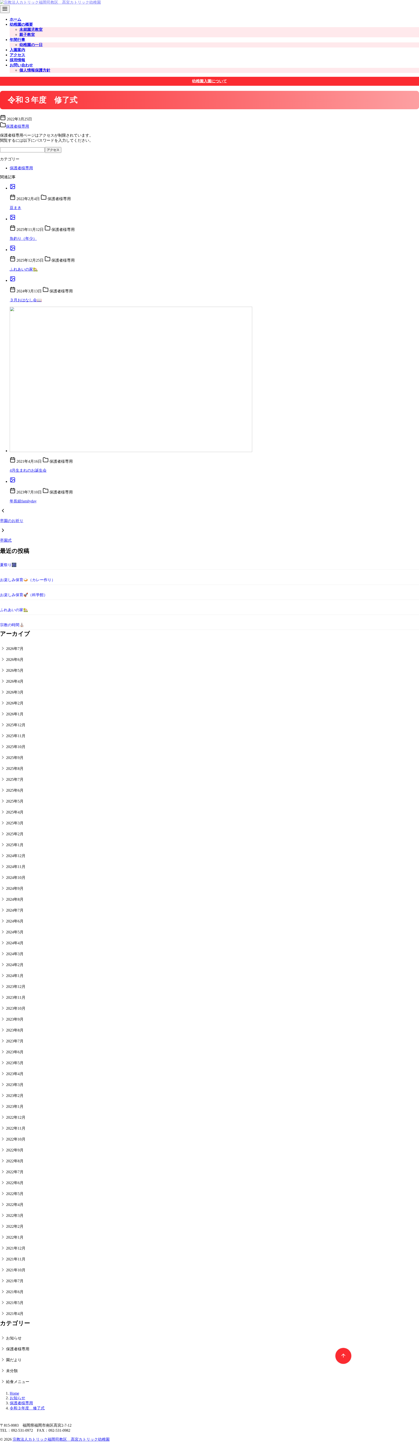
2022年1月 (15, 1237)
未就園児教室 (31, 29)
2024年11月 (15, 867)
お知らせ (14, 1338)
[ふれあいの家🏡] (214, 248)
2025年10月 (15, 747)
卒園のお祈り (11, 521)
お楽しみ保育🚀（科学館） (24, 595)
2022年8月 (15, 1161)
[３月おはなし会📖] (214, 279)
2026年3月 (15, 692)
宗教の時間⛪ (12, 625)
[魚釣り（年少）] (214, 217)
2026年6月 (15, 659)
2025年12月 (15, 725)
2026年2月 (15, 703)
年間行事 (17, 40)
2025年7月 (15, 779)
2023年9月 (15, 1019)
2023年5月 (15, 1063)
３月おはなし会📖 (26, 300)
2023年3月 (15, 1085)
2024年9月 (15, 888)
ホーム (15, 19)
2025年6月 (15, 790)
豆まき (15, 208)
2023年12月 (15, 987)
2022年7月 (15, 1172)
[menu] (5, 9)
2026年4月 (15, 681)
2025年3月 (15, 823)
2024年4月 (15, 943)
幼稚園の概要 (21, 24)
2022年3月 (15, 1215)
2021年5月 (15, 1303)
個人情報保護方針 (34, 70)
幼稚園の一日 (31, 45)
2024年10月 (15, 877)
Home (14, 1393)
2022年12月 (15, 1117)
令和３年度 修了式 (27, 1408)
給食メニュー (17, 1382)
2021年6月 (15, 1292)
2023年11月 (15, 997)
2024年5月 (15, 932)
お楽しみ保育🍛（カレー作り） (27, 580)
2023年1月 (15, 1106)
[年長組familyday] (214, 480)
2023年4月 (15, 1074)
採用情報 (17, 60)
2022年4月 (15, 1205)
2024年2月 (15, 965)
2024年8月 (15, 899)
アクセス (17, 55)
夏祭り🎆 (8, 565)
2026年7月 (15, 649)
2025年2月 (15, 834)
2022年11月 (15, 1128)
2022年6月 (15, 1183)
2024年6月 (15, 921)
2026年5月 (15, 670)
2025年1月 (15, 845)
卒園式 (6, 540)
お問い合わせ (21, 65)
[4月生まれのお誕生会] (214, 380)
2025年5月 (15, 801)
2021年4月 (15, 1314)
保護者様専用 (17, 126)
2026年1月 (15, 714)
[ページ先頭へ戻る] (340, 1353)
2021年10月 (15, 1270)
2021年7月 (15, 1281)
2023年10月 (15, 1008)
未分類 (12, 1371)
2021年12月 (15, 1248)
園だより (14, 1360)
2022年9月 (15, 1150)
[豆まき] (214, 187)
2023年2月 (15, 1096)
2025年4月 (15, 812)
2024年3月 (15, 954)
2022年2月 (15, 1226)
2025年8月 (15, 768)
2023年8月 (15, 1030)
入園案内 (17, 50)
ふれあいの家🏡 (24, 269)
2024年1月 (15, 976)
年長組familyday (23, 501)
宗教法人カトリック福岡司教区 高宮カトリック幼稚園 (61, 1439)
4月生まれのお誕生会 (28, 470)
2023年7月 (15, 1041)
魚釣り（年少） (23, 238)
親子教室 (27, 34)
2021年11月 (15, 1259)
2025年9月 (15, 758)
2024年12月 (15, 856)
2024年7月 (15, 910)
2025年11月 (15, 736)
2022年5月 (15, 1194)
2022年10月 (15, 1139)
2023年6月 (15, 1052)
